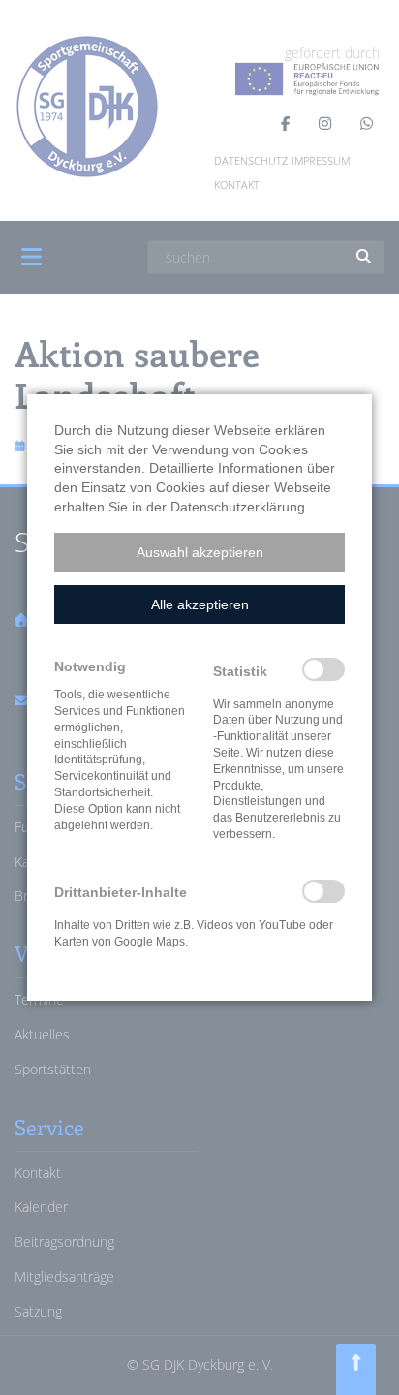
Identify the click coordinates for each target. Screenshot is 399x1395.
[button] (199, 552)
